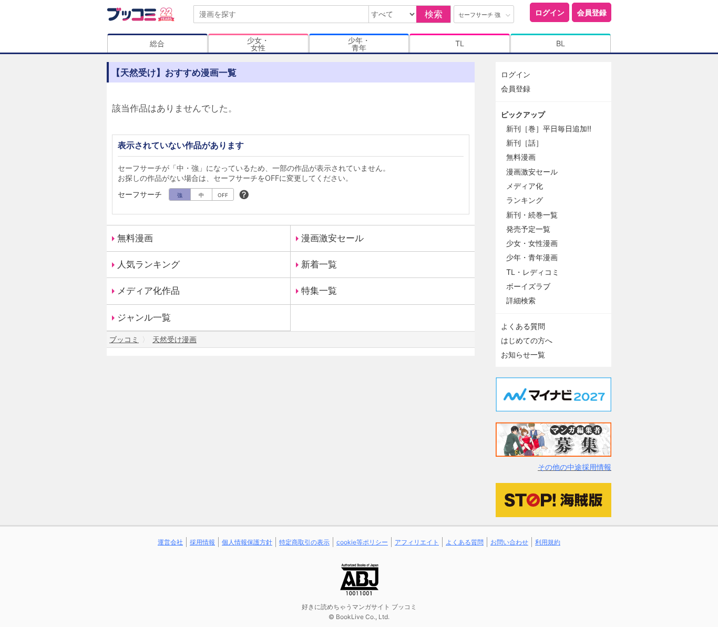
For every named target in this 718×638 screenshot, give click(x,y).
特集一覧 (319, 290)
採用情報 (202, 542)
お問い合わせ (509, 542)
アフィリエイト (417, 542)
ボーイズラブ (528, 286)
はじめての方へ (526, 340)
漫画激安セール (332, 238)
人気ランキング (148, 264)
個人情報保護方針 (247, 542)
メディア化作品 (148, 290)
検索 (434, 14)
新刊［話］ (524, 142)
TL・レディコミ (532, 271)
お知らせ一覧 (523, 354)
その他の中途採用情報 (574, 466)
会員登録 (592, 12)
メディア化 (524, 185)
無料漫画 (135, 238)
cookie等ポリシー (362, 542)
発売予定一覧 (528, 228)
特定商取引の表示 (304, 542)
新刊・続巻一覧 (532, 214)
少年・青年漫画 (532, 257)
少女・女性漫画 (532, 243)
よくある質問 (523, 326)
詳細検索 (521, 300)
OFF (223, 195)
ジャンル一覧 (144, 317)
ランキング (524, 199)
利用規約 (547, 542)
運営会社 (170, 542)
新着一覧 (319, 264)
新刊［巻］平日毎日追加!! (548, 128)
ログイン (550, 12)
